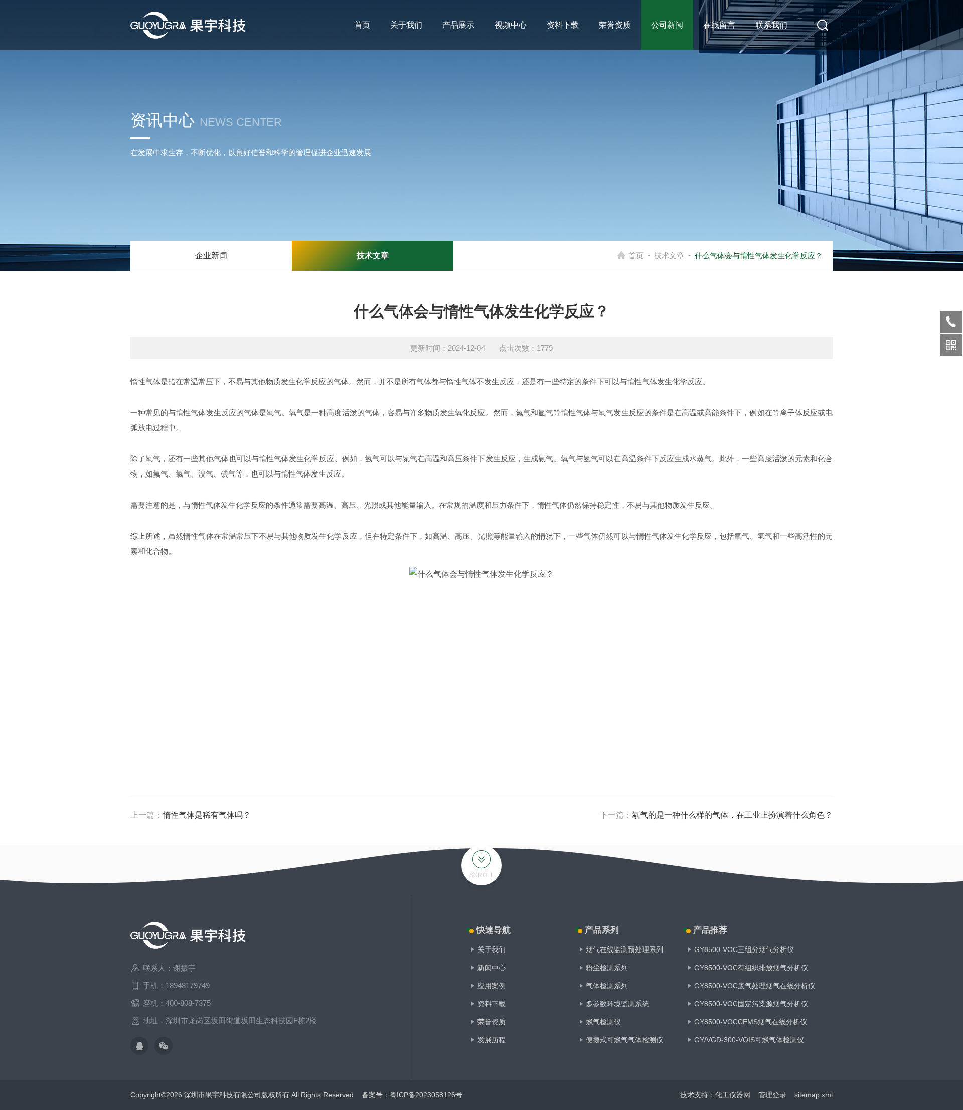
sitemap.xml (813, 1095)
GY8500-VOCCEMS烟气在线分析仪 (750, 1022)
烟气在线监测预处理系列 (624, 949)
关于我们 (406, 25)
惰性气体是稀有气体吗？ (207, 815)
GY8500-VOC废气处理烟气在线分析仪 (754, 986)
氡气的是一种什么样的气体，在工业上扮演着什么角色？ (732, 815)
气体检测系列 (607, 986)
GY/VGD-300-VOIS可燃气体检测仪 (749, 1040)
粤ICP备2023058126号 (426, 1095)
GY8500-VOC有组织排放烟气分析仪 (751, 968)
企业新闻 (211, 255)
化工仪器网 (732, 1095)
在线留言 (719, 25)
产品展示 (458, 25)
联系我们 (771, 25)
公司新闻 (667, 25)
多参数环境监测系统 (617, 1004)
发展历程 (491, 1040)
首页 (362, 25)
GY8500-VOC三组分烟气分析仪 (744, 949)
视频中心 (511, 25)
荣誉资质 (615, 25)
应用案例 (491, 986)
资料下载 (563, 25)
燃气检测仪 (603, 1022)
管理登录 (772, 1095)
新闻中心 (491, 968)
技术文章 (669, 255)
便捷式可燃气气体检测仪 (624, 1040)
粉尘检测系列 (607, 968)
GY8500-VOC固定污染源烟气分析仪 (751, 1004)
